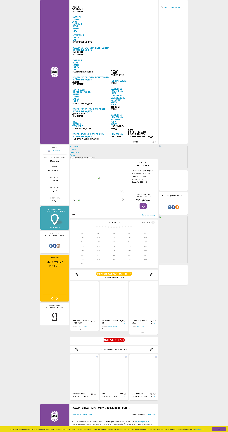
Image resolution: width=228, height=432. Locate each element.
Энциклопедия (81, 138)
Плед (74, 121)
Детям (75, 81)
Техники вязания (136, 136)
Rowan (114, 124)
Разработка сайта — (142, 414)
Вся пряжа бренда (149, 215)
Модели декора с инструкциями (88, 134)
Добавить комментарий (114, 340)
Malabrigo (116, 100)
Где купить (116, 136)
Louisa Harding (118, 97)
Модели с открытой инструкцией (88, 109)
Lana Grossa (117, 91)
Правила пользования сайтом (82, 414)
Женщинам (77, 9)
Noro (113, 104)
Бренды (114, 70)
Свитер (75, 19)
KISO (103, 394)
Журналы (115, 106)
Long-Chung (116, 95)
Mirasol (115, 102)
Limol (113, 93)
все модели (78, 35)
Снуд (74, 30)
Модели (76, 7)
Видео (151, 136)
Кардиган (77, 24)
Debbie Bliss (116, 88)
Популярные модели (82, 50)
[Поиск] (153, 142)
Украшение (77, 126)
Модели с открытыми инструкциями (90, 47)
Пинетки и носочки (81, 92)
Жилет (75, 21)
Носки (75, 26)
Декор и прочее (79, 113)
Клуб (130, 129)
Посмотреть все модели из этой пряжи (114, 274)
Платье (75, 28)
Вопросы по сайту (137, 131)
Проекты (94, 138)
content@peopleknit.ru (143, 421)
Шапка (75, 37)
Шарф (75, 39)
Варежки (76, 17)
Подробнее (199, 429)
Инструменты (117, 126)
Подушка (76, 124)
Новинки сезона (118, 80)
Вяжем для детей (136, 134)
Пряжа (114, 72)
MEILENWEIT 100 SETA (79, 394)
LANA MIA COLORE (137, 394)
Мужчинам (77, 52)
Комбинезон (78, 89)
